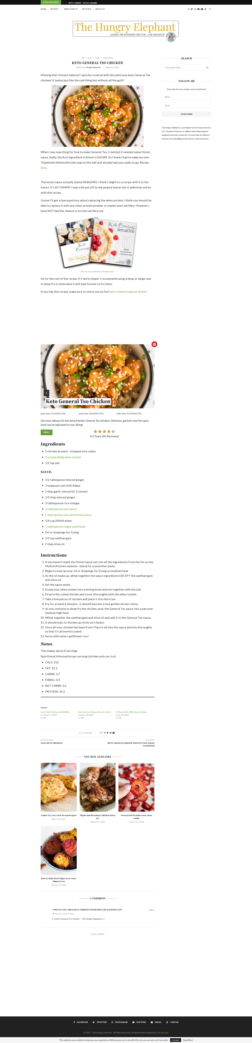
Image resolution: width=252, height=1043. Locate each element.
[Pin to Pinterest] (110, 732)
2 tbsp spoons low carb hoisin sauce (68, 514)
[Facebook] (188, 9)
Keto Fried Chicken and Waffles (55, 712)
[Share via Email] (114, 732)
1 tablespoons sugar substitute (65, 526)
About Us (100, 9)
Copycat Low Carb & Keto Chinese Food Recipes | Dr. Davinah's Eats (87, 910)
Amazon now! (108, 271)
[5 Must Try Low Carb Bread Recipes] (59, 787)
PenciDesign (163, 1032)
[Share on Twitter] (107, 732)
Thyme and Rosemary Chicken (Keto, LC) (98, 817)
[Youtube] (198, 9)
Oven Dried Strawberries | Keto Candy (136, 817)
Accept (175, 1040)
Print (47, 432)
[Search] (209, 9)
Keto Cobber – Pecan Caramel (83, 2)
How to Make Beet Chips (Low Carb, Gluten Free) (58, 880)
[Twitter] (192, 9)
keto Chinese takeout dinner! (128, 291)
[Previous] (63, 2)
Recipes (54, 9)
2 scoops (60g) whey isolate (63, 457)
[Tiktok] (205, 9)
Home (43, 9)
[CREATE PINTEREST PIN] (154, 344)
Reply (151, 910)
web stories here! (202, 138)
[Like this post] (102, 732)
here (44, 167)
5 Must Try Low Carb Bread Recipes (59, 815)
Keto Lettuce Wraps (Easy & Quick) (94, 712)
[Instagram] (195, 9)
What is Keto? (71, 9)
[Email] (202, 9)
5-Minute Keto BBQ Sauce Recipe (131, 712)
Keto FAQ (86, 9)
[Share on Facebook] (104, 732)
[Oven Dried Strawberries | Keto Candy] (136, 787)
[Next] (66, 2)
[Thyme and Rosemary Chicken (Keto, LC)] (98, 787)
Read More (188, 1040)
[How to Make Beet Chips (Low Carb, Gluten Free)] (59, 850)
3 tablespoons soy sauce (61, 509)
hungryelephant (93, 67)
